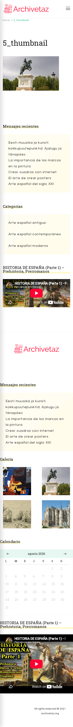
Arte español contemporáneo (34, 234)
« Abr (8, 554)
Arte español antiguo (27, 223)
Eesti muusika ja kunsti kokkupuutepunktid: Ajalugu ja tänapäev (35, 148)
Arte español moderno (28, 246)
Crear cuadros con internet (32, 172)
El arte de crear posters (29, 178)
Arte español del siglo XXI (31, 184)
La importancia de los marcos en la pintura (34, 163)
